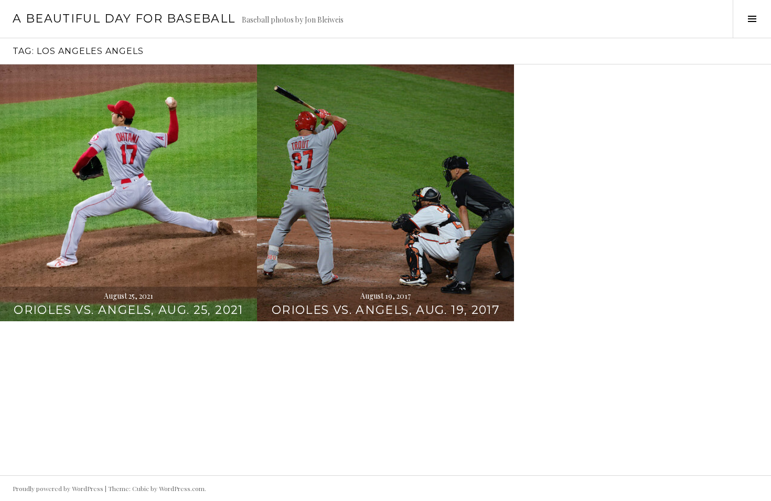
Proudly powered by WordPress (58, 488)
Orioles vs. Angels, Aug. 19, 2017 (385, 310)
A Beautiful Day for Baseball (124, 19)
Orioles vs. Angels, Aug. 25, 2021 (128, 310)
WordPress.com (182, 488)
